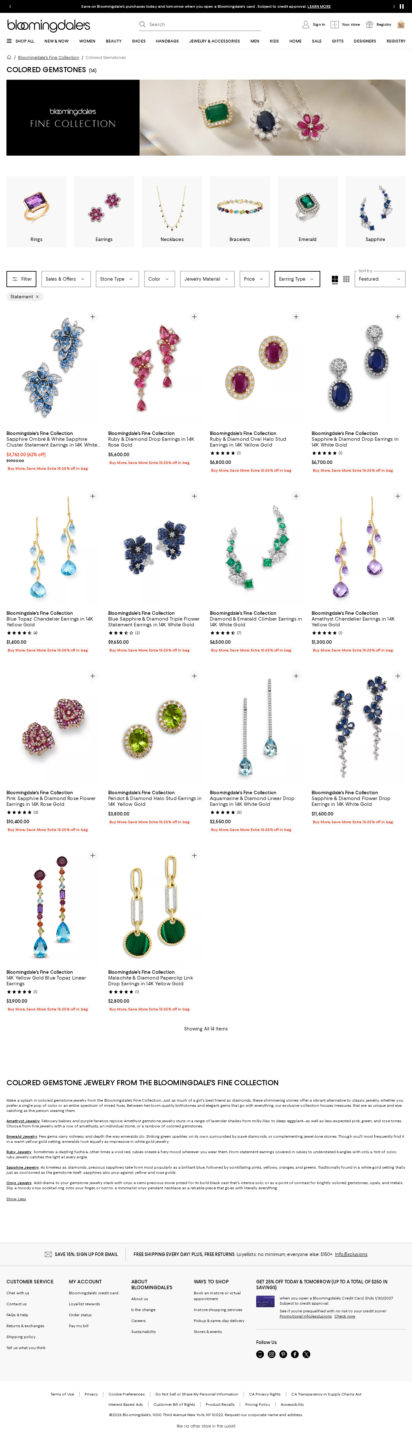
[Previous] (14, 368)
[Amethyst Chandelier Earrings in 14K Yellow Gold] (359, 547)
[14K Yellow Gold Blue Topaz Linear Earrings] (53, 906)
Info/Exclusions (351, 1254)
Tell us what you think (25, 1348)
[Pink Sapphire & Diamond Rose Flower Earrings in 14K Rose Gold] (53, 727)
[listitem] (206, 6)
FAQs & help (17, 1315)
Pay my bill (79, 1326)
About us (139, 1299)
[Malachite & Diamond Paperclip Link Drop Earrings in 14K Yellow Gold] (155, 906)
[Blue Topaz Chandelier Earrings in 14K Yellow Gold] (53, 547)
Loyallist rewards (84, 1304)
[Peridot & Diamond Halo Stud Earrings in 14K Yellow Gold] (155, 727)
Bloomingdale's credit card (93, 1293)
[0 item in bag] (401, 24)
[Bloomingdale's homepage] (10, 58)
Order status (80, 1315)
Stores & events (208, 1331)
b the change (143, 1310)
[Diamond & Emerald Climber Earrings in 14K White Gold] (257, 547)
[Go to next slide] (394, 6)
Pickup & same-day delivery (219, 1321)
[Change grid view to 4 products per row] (335, 280)
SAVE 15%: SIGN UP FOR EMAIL (86, 1254)
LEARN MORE (319, 6)
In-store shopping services (218, 1310)
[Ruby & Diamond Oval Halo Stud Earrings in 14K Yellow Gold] (257, 368)
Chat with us (17, 1293)
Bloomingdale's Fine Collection (48, 57)
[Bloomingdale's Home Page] (48, 26)
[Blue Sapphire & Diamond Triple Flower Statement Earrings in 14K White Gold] (155, 547)
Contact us (16, 1304)
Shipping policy (20, 1337)
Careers (138, 1321)
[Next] (92, 368)
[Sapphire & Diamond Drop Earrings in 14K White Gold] (359, 368)
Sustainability (143, 1331)
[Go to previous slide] (10, 6)
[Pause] (402, 6)
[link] (53, 450)
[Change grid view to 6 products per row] (346, 279)
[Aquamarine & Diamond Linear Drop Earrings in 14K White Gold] (257, 727)
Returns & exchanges (25, 1326)
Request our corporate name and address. (264, 1415)
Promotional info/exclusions (306, 1316)
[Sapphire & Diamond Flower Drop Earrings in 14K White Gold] (359, 727)
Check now (344, 1316)
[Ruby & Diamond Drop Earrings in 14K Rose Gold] (155, 368)
